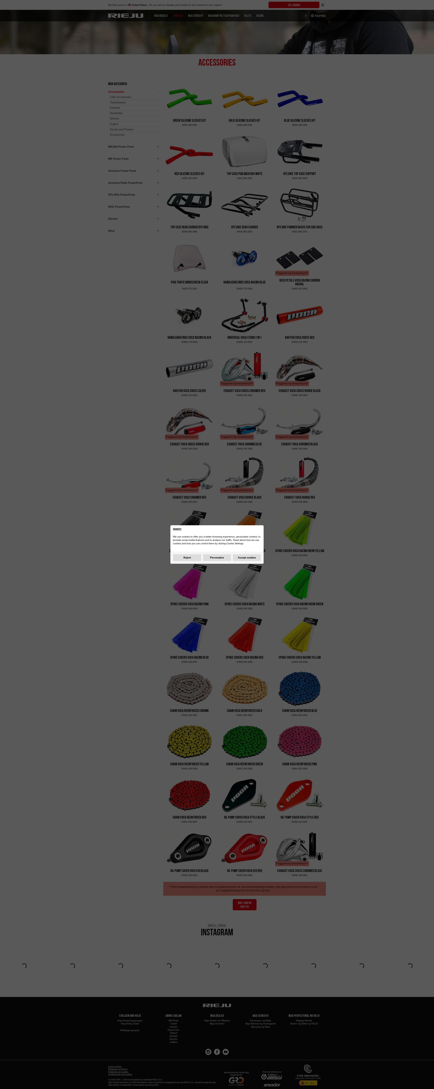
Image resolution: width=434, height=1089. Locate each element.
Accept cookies (247, 557)
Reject (187, 557)
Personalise (217, 557)
